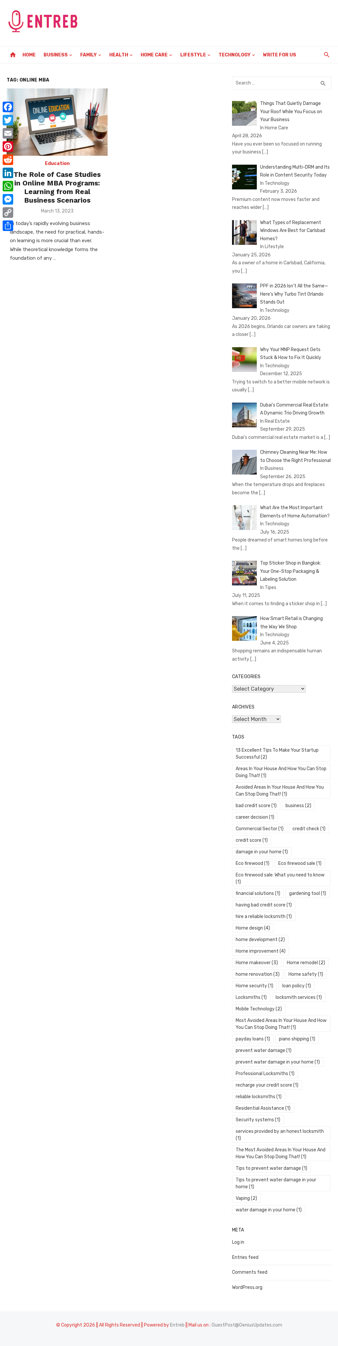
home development (260, 939)
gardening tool (307, 893)
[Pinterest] (8, 146)
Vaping (246, 1198)
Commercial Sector (260, 829)
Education (57, 163)
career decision (255, 817)
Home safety (305, 974)
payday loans (253, 1039)
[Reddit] (8, 159)
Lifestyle (193, 55)
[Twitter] (8, 120)
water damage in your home (269, 1210)
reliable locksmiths (259, 1097)
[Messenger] (8, 199)
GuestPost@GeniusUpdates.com (247, 1325)
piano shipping (297, 1039)
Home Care (154, 55)
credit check (308, 829)
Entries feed (245, 1257)
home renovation (258, 974)
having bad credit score (264, 905)
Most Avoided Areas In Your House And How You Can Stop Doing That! (281, 1024)
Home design (253, 928)
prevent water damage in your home (278, 1062)
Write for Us (279, 55)
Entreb (177, 1325)
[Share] (8, 225)
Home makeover (257, 963)
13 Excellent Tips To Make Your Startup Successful (277, 753)
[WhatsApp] (8, 186)
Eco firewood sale (299, 863)
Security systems (258, 1120)
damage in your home (262, 852)
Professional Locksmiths (265, 1073)
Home (29, 55)
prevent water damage (263, 1050)
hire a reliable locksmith (264, 916)
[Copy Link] (8, 212)
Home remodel (306, 963)
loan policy (296, 986)
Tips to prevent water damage (271, 1168)
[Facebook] (8, 107)
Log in (238, 1242)
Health (118, 55)
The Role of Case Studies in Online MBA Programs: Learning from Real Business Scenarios (57, 187)
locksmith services (299, 997)
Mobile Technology (259, 1009)
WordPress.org (247, 1287)
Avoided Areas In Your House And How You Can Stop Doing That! (280, 790)
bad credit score (256, 805)
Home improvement (261, 951)
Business (56, 55)
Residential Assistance (263, 1108)
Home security (254, 986)
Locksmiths (251, 997)
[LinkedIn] (8, 173)
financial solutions (258, 893)
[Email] (8, 133)
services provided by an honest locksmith (280, 1135)
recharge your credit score (267, 1085)
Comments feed (249, 1272)
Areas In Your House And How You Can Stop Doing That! (281, 772)
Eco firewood (252, 863)
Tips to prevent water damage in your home (276, 1183)
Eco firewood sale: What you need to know (280, 878)
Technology (235, 55)
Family (88, 55)
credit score (252, 840)
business (298, 805)
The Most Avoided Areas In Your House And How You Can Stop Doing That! (280, 1153)
